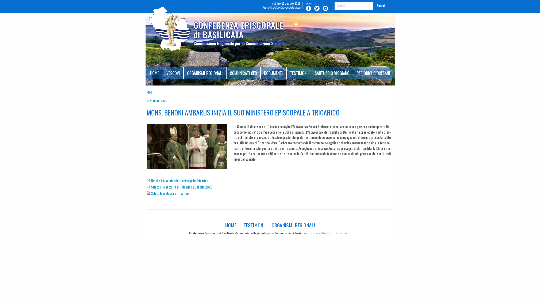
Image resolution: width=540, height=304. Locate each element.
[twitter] (317, 8)
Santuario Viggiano (332, 73)
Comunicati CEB (243, 73)
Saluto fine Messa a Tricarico (170, 193)
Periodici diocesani (373, 73)
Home (154, 73)
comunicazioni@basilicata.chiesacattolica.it (328, 233)
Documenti (273, 73)
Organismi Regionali (205, 73)
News (150, 92)
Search (381, 5)
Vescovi (173, 73)
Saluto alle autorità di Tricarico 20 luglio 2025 (181, 187)
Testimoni (299, 73)
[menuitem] (155, 73)
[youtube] (326, 8)
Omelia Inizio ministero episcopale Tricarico (179, 181)
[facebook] (309, 8)
